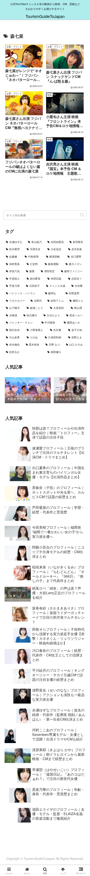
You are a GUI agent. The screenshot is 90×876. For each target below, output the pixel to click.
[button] (82, 214)
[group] (28, 390)
